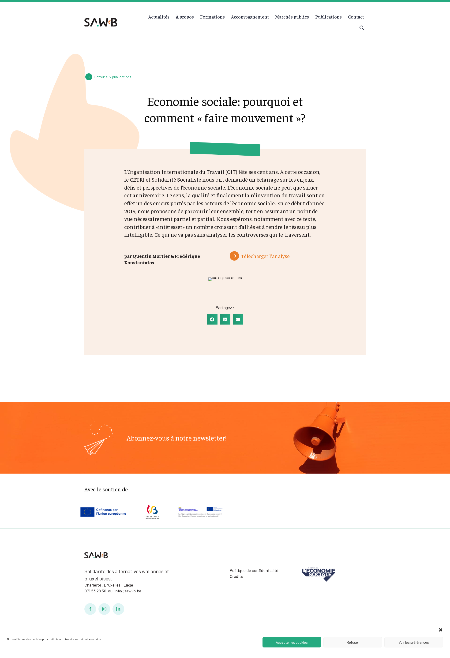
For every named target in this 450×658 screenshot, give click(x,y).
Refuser (353, 642)
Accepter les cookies (292, 642)
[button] (440, 630)
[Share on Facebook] (212, 319)
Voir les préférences (414, 642)
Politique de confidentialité (254, 570)
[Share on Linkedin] (225, 319)
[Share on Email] (238, 319)
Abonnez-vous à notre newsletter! (177, 437)
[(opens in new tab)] (318, 573)
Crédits (236, 576)
